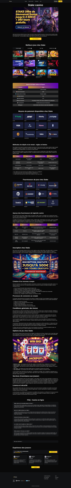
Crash (41, 48)
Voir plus (35, 467)
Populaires (17, 48)
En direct (29, 48)
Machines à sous (52, 48)
